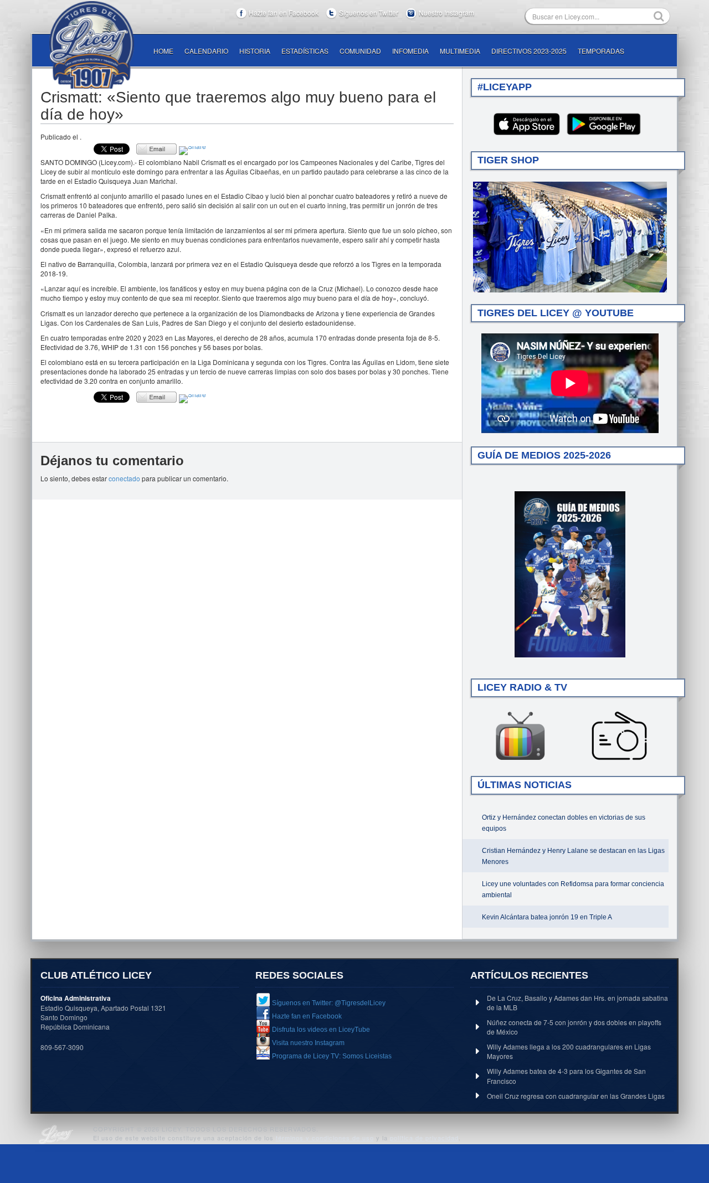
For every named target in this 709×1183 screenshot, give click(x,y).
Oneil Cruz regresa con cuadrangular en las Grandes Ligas (576, 1095)
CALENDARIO (206, 50)
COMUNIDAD (360, 50)
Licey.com (91, 45)
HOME (163, 50)
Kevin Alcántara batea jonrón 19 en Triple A (547, 917)
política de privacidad (424, 1137)
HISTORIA (254, 50)
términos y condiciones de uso (325, 1137)
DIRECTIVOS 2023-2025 (529, 50)
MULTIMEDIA (460, 50)
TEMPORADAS (601, 50)
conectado (124, 478)
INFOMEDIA (410, 50)
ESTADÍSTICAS (304, 50)
